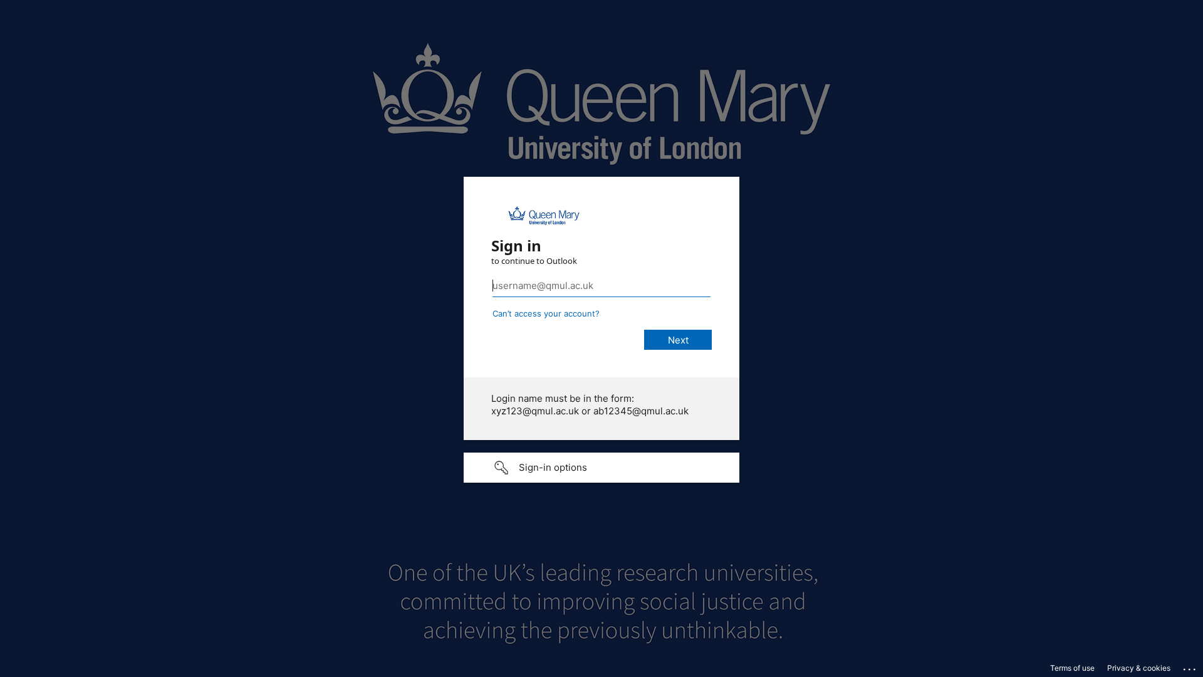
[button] (601, 468)
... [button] (1190, 666)
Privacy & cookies (1138, 668)
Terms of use (1072, 668)
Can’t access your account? (546, 313)
